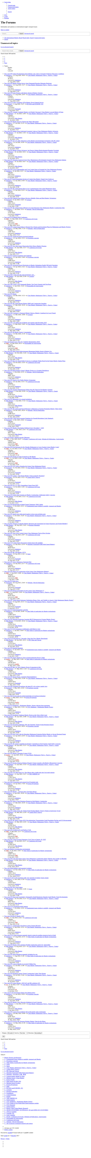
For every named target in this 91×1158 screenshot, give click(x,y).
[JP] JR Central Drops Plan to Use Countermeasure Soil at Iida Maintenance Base (33, 188)
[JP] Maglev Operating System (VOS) (20, 753)
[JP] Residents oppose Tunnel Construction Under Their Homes (28, 973)
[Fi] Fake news (14, 581)
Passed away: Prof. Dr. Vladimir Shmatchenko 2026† (25, 342)
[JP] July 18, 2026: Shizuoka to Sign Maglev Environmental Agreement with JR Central (34, 141)
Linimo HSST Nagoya (33, 477)
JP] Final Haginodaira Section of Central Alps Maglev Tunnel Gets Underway (32, 179)
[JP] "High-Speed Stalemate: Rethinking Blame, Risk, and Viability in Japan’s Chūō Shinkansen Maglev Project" (42, 600)
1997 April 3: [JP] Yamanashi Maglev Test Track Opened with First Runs (30, 284)
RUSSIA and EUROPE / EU (35, 104)
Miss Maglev (9, 113)
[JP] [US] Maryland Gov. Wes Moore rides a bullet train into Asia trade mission (32, 772)
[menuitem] (11, 5)
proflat (6, 1135)
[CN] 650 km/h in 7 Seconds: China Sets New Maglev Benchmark (29, 638)
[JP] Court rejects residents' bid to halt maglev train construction (28, 1012)
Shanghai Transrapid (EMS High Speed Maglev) (41, 544)
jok (7, 984)
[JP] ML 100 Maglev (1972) (18, 552)
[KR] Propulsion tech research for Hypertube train (24, 782)
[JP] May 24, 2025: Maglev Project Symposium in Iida (25, 667)
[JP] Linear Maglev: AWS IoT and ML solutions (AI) (25, 983)
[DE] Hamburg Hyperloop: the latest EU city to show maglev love (28, 686)
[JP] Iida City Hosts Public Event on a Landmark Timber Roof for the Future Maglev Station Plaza (37, 361)
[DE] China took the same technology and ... (22, 275)
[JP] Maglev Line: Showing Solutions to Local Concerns (26, 1002)
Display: (4, 1033)
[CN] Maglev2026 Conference (18, 217)
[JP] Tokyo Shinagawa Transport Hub (20, 562)
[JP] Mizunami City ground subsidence (21, 399)
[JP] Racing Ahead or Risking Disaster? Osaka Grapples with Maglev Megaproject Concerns (36, 763)
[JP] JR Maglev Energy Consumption (20, 332)
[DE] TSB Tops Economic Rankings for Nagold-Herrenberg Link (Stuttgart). (31, 418)
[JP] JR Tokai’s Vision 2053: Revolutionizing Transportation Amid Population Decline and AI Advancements (40, 820)
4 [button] (4, 61)
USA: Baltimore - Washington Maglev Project (40, 707)
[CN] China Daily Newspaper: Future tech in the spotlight (26, 543)
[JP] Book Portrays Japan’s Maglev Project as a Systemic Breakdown (29, 370)
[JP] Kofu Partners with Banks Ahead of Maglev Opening (26, 93)
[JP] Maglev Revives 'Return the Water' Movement (24, 121)
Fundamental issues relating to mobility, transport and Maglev (44, 506)
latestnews (9, 75)
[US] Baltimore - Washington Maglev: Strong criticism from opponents (30, 705)
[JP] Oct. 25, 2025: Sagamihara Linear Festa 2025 (24, 485)
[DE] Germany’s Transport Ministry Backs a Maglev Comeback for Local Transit (33, 313)
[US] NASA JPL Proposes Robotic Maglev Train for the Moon (27, 1021)
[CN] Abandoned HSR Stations (19, 906)
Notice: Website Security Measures (20, 437)
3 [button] (4, 60)
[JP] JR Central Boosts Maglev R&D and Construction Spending (28, 303)
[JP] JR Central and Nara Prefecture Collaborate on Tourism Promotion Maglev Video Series (36, 409)
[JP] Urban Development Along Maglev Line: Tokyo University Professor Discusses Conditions (37, 74)
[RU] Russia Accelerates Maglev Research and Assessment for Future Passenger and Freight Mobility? (39, 523)
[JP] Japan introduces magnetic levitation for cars (23, 954)
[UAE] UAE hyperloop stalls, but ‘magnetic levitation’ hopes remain (29, 878)
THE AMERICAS (34, 774)
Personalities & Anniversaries (35, 286)
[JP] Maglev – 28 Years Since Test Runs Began (23, 791)
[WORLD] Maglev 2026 (17, 916)
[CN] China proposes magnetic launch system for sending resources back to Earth (33, 935)
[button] (5, 63)
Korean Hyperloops (31, 697)
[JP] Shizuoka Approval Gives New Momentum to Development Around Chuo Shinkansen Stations (38, 160)
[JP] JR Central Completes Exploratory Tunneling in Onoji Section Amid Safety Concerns (35, 744)
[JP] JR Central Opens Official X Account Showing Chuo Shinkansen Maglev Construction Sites (37, 208)
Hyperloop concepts (33, 238)
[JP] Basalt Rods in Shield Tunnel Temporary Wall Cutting (26, 504)
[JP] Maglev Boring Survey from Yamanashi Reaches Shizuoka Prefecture (31, 83)
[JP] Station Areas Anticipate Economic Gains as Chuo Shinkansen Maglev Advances (34, 131)
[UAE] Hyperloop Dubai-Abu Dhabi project (22, 992)
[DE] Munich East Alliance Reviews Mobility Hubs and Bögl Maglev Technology (33, 198)
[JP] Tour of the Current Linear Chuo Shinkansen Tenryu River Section (30, 533)
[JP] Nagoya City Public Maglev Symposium (22, 380)
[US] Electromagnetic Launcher (19, 610)
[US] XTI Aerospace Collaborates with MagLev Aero (25, 629)
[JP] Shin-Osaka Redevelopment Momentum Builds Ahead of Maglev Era (31, 351)
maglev (8, 659)
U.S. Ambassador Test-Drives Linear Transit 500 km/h (25, 925)
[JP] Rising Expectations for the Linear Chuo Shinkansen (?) (27, 590)
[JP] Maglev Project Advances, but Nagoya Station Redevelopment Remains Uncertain (34, 150)
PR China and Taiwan (35, 640)
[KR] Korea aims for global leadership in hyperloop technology (28, 696)
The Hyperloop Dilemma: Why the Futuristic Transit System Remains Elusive (32, 724)
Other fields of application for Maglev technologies (41, 611)
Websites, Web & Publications (35, 209)
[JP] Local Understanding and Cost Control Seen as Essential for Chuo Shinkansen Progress (36, 169)
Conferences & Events (31, 219)
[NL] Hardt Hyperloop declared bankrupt (21, 236)
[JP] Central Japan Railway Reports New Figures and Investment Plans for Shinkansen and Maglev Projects (40, 227)
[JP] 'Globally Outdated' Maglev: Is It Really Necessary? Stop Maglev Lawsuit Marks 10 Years (36, 112)
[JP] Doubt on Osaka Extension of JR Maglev (23, 456)
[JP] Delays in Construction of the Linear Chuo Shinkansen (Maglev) (29, 571)
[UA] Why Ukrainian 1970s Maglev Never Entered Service (27, 102)
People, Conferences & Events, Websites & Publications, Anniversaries (44, 439)
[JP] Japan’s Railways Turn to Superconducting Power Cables (27, 657)
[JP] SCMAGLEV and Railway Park (20, 830)
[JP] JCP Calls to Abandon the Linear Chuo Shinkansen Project (28, 466)
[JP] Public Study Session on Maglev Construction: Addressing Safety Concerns (32, 495)
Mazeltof (13, 1135)
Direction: (31, 1033)
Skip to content (5, 30)
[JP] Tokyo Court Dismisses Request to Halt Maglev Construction (28, 801)
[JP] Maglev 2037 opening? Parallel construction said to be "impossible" (30, 945)
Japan (28, 554)
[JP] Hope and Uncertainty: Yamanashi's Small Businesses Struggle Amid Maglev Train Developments (39, 897)
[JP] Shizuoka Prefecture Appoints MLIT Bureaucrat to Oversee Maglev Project (32, 619)
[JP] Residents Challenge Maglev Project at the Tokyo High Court (28, 715)
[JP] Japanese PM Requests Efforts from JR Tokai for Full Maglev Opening (31, 389)
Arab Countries (31, 879)
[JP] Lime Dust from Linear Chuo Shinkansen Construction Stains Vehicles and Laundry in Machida (38, 858)
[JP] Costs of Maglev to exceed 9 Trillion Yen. (23, 964)
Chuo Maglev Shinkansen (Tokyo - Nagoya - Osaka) (42, 75)
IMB (7, 219)
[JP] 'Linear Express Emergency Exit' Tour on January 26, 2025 (28, 839)
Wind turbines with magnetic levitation (21, 868)
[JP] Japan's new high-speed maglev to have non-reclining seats (28, 514)
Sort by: (17, 1033)
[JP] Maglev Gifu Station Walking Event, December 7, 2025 (27, 428)
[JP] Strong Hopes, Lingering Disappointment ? (23, 677)
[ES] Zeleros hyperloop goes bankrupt (20, 255)
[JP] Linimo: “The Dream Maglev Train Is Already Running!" (27, 476)
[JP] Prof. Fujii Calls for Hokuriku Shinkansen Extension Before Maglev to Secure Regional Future (38, 734)
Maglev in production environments (20, 849)
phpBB (10, 1132)
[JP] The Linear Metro (16, 887)
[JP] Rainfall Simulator (16, 648)
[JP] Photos (13, 294)
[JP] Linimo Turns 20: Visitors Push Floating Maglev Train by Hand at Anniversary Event (35, 811)
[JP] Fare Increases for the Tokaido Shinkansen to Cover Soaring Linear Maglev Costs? (34, 447)
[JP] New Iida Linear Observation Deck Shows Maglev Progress (28, 246)
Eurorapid (9, 104)
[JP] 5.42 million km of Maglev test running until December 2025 (28, 322)
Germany (29, 200)
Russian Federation (34, 525)
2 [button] (4, 58)
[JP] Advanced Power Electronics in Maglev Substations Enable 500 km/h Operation (34, 265)
